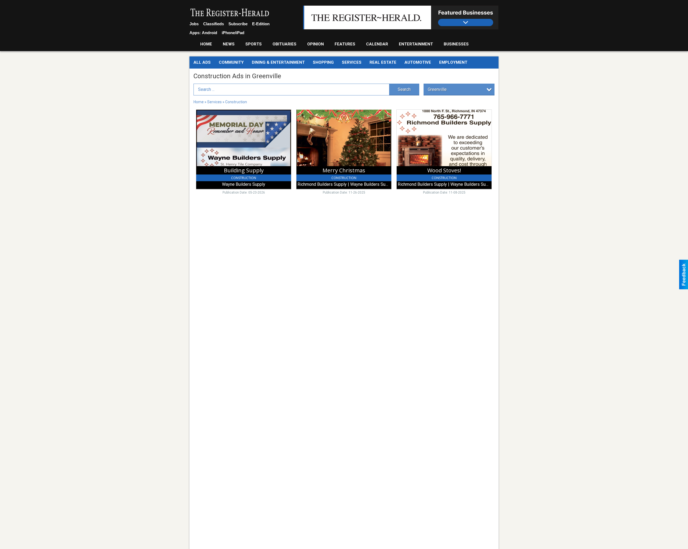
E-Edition (261, 24)
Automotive (417, 62)
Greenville (437, 89)
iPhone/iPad (233, 32)
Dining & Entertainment (278, 62)
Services (351, 62)
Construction (236, 102)
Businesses (456, 44)
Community (231, 62)
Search (404, 89)
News (229, 44)
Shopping (323, 62)
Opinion (315, 44)
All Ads (202, 62)
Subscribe (238, 24)
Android (209, 32)
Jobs (194, 24)
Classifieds (213, 24)
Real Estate (383, 62)
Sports (253, 44)
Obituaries (284, 44)
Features (345, 44)
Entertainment (416, 44)
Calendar (377, 44)
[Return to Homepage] (229, 12)
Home (206, 44)
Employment (453, 62)
